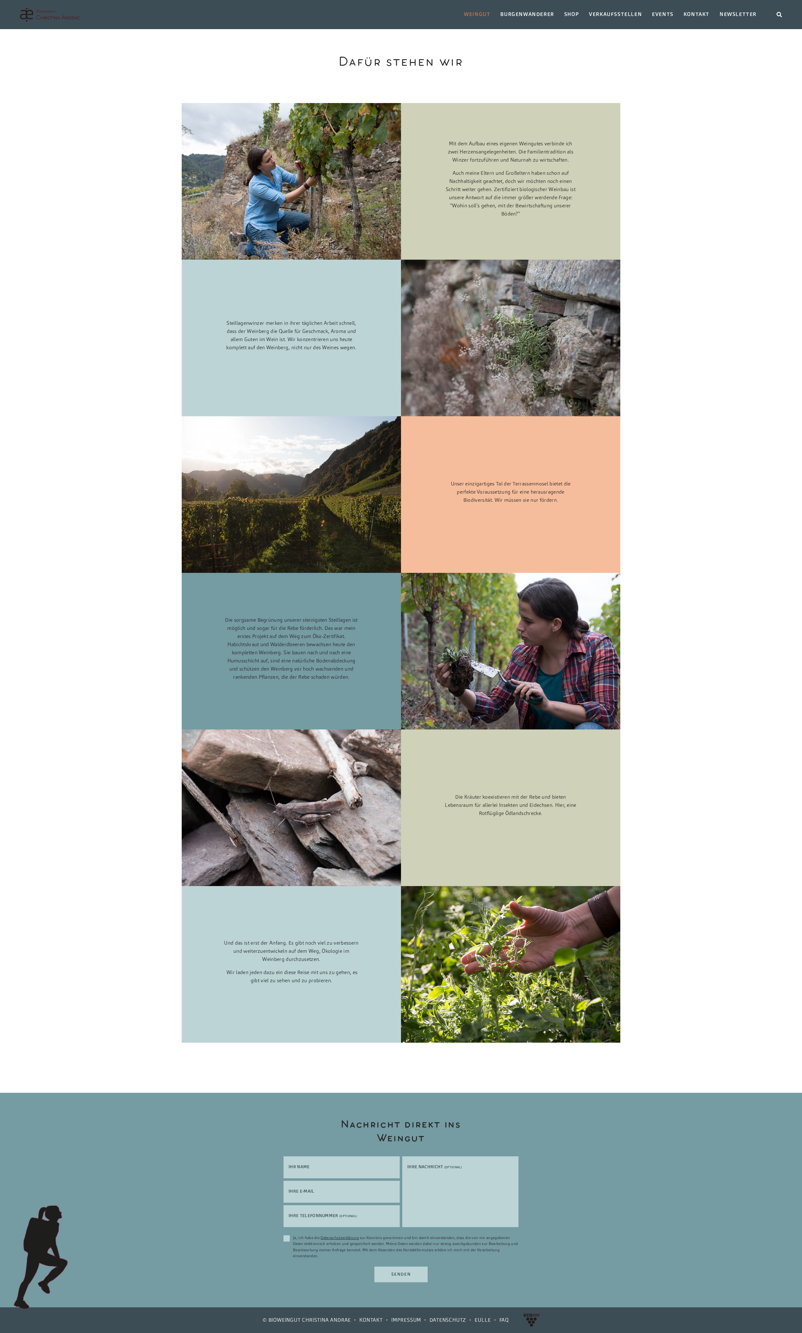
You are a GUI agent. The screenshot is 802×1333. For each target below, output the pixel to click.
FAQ (504, 1320)
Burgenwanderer (527, 14)
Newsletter (738, 14)
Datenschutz (448, 1320)
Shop (571, 14)
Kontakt (697, 14)
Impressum (406, 1320)
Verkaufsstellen (615, 14)
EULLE (483, 1320)
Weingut (477, 14)
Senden (401, 1274)
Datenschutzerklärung (339, 1237)
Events (663, 14)
